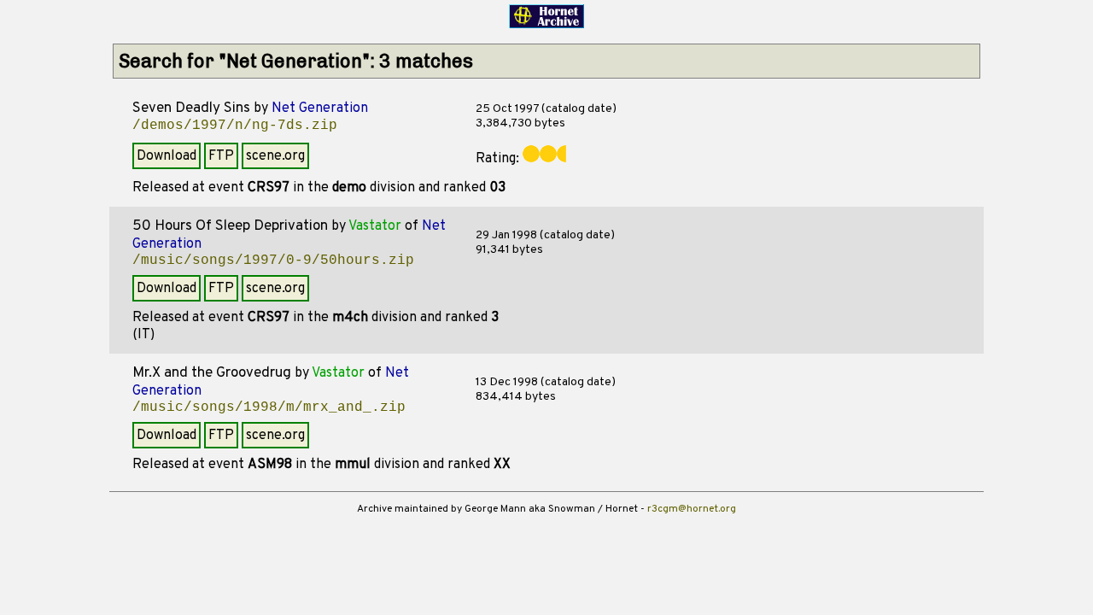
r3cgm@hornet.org (691, 509)
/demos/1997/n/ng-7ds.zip (234, 125)
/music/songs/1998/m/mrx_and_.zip (269, 407)
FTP (221, 156)
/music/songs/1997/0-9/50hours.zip (273, 260)
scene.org (275, 156)
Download (166, 156)
